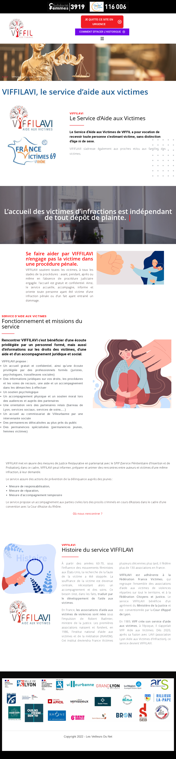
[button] (102, 38)
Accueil (5, 77)
